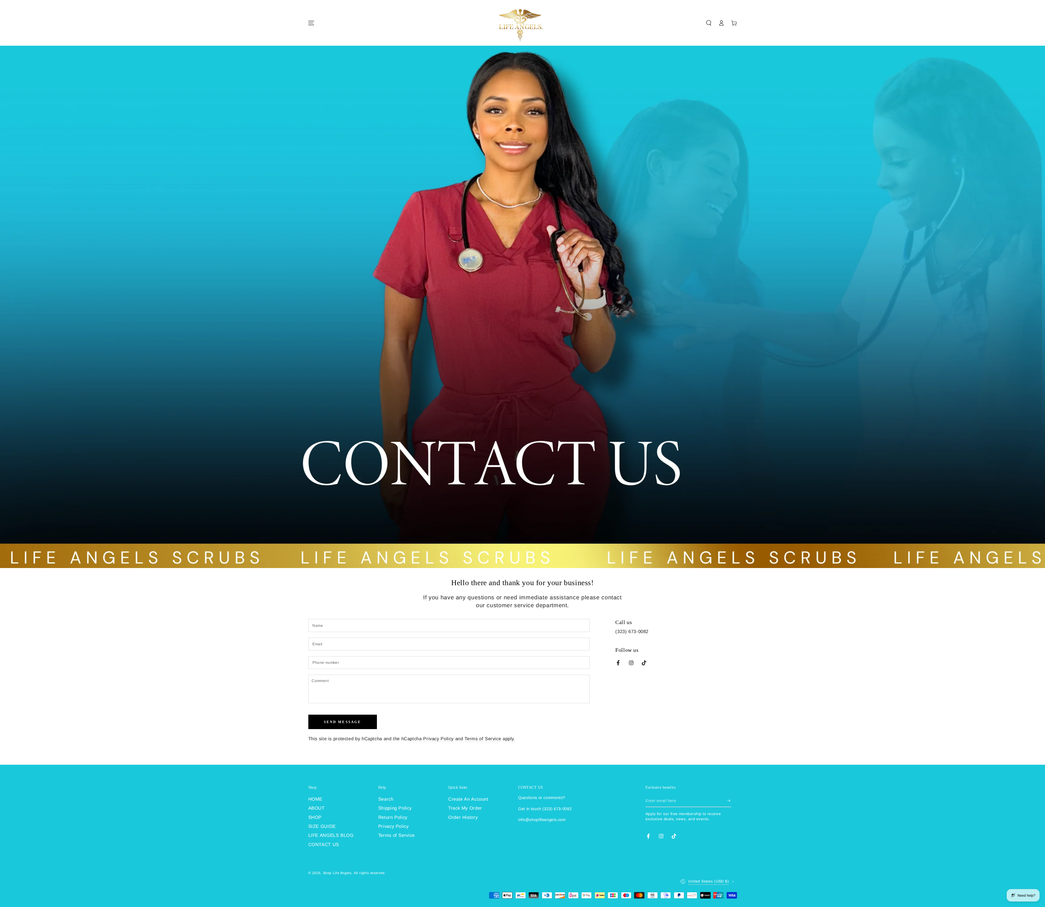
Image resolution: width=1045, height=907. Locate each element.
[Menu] (311, 23)
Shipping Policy (394, 808)
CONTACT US (323, 844)
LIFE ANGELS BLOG (331, 835)
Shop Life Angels (337, 873)
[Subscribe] (729, 800)
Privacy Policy (438, 738)
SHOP (315, 817)
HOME (315, 799)
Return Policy (392, 817)
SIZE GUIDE (322, 826)
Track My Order (465, 808)
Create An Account (468, 799)
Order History (463, 817)
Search (386, 799)
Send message (342, 722)
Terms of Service (483, 738)
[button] (709, 23)
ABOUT (316, 808)
